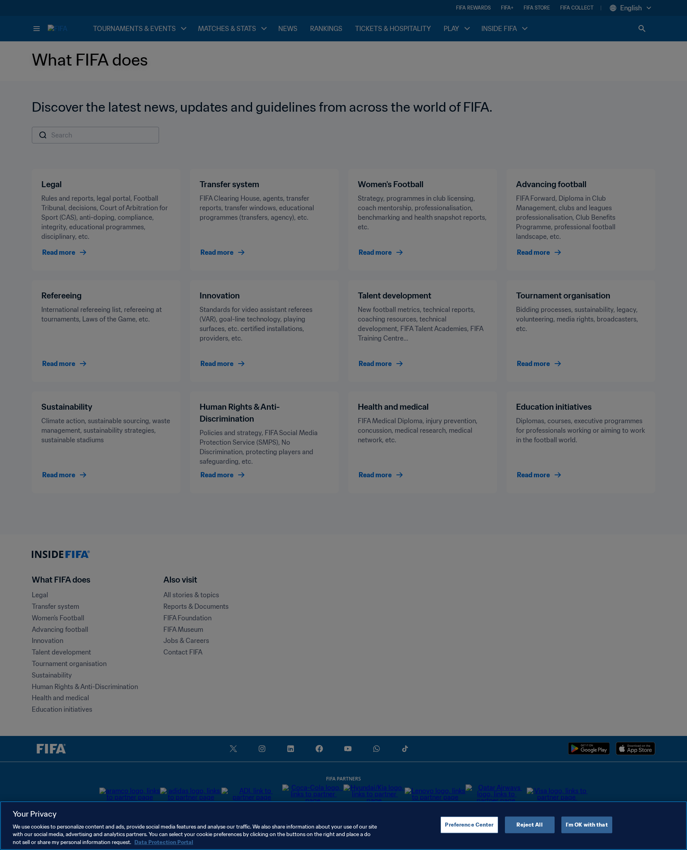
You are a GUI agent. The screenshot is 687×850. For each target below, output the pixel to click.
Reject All (529, 824)
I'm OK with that (587, 824)
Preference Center (469, 824)
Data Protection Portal (163, 841)
